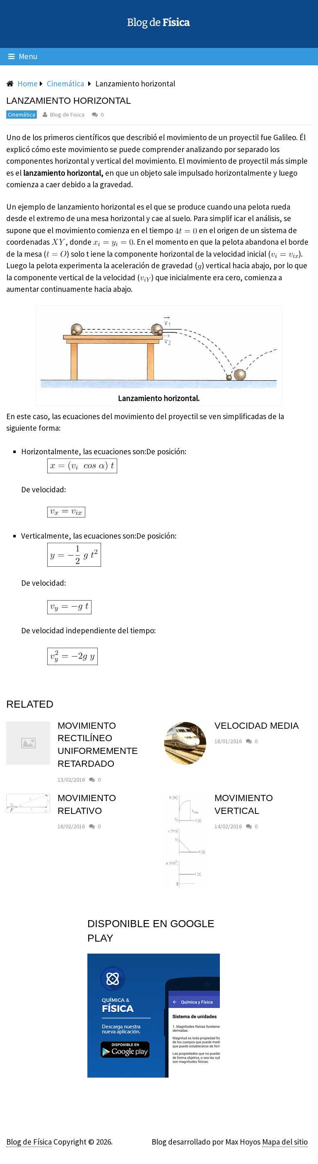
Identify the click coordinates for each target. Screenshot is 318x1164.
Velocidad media (256, 725)
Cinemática (65, 83)
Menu (28, 56)
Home (27, 83)
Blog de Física (29, 1142)
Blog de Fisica (67, 114)
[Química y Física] (153, 1075)
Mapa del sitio (285, 1142)
